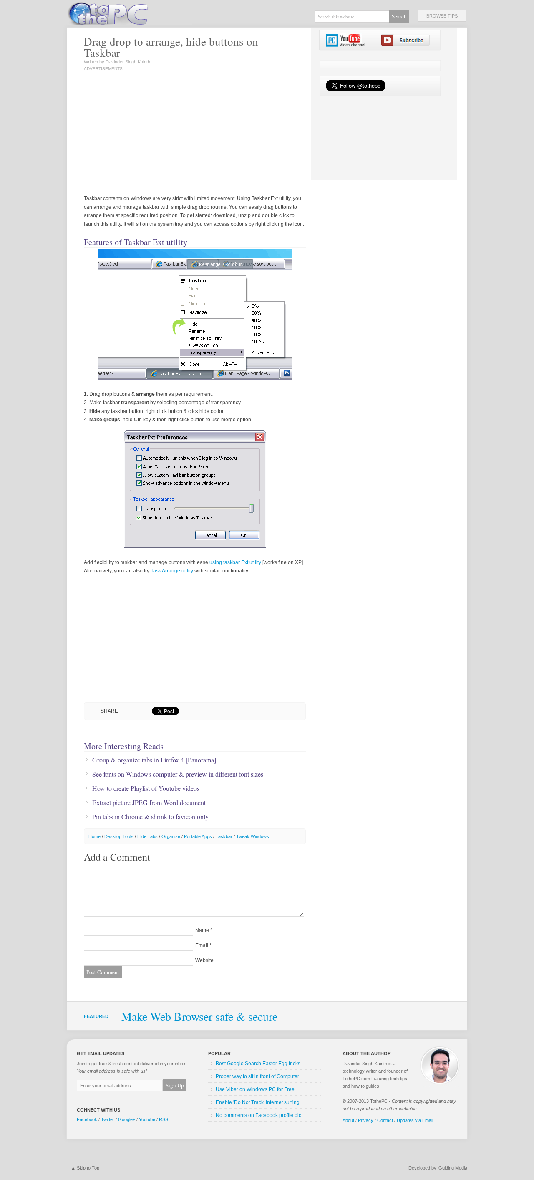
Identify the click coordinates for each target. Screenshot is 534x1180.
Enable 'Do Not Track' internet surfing (258, 1102)
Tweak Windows (252, 836)
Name (202, 930)
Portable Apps (198, 836)
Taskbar (224, 836)
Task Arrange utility (172, 571)
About (348, 1120)
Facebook (87, 1119)
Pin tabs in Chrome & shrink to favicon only (150, 816)
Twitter (107, 1119)
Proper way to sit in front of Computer (257, 1076)
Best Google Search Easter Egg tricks (258, 1063)
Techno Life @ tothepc (129, 12)
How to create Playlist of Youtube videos (145, 788)
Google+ (126, 1119)
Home (94, 836)
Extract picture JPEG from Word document (149, 802)
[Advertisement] (171, 133)
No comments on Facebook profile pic (258, 1115)
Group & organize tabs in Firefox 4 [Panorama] (154, 760)
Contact (385, 1120)
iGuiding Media (452, 1167)
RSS (163, 1119)
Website (204, 960)
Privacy (365, 1120)
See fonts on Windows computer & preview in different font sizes (177, 774)
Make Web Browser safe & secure (199, 1016)
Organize (170, 836)
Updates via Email (415, 1120)
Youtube (147, 1119)
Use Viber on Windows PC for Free (255, 1089)
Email (201, 945)
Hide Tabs (147, 836)
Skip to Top (88, 1167)
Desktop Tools (119, 836)
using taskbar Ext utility (235, 562)
